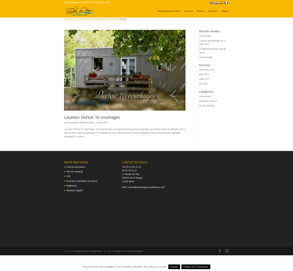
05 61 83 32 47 (87, 2)
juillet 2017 (204, 79)
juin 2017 (203, 83)
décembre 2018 (207, 69)
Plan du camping (74, 171)
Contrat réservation (75, 166)
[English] (212, 2)
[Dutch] (217, 2)
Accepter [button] (174, 266)
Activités (213, 11)
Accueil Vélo (205, 35)
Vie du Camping (206, 105)
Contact (188, 11)
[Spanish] (222, 2)
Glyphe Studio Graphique (88, 251)
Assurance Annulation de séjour (82, 180)
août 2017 (204, 74)
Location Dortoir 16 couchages (92, 117)
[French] (226, 2)
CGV (68, 176)
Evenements (205, 96)
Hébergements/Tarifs (168, 11)
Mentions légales (74, 190)
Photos (200, 11)
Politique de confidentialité (128, 251)
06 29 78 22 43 (103, 2)
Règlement (71, 185)
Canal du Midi (205, 57)
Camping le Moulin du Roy (81, 122)
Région (225, 11)
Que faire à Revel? (208, 100)
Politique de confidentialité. (195, 266)
